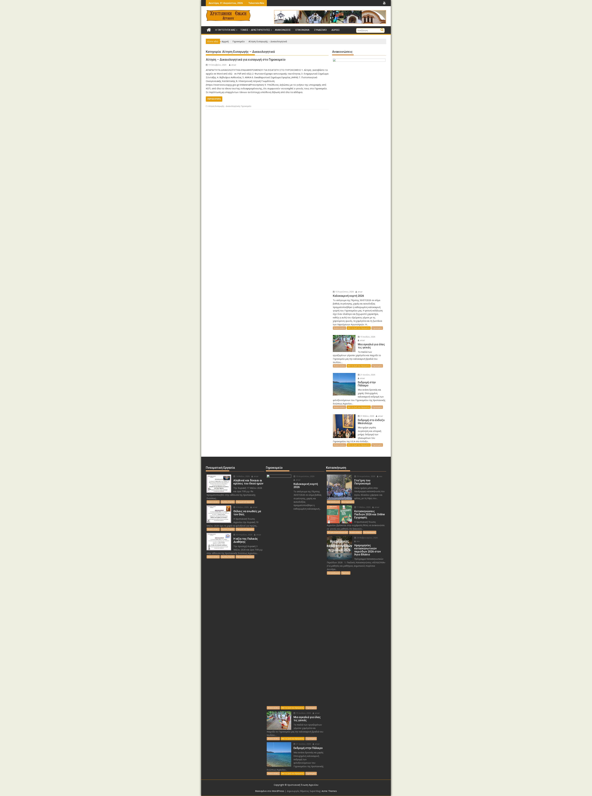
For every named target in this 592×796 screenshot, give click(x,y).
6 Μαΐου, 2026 (242, 507)
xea (380, 476)
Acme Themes (329, 790)
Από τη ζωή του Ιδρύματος (359, 328)
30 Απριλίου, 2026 (243, 534)
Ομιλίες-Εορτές (227, 502)
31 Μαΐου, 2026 (367, 416)
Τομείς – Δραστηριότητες (255, 30)
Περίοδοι (345, 573)
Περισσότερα (214, 99)
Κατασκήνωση (333, 502)
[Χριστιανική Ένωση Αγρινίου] (209, 29)
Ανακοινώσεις (283, 30)
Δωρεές (335, 30)
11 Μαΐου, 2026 (363, 507)
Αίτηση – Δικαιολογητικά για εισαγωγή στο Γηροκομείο (246, 59)
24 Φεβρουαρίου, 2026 (367, 537)
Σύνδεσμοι (320, 30)
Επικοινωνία (302, 30)
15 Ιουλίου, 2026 (367, 336)
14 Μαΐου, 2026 (242, 476)
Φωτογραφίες (348, 502)
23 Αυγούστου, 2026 (365, 476)
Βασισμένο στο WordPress (269, 790)
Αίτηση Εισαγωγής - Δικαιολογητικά (224, 106)
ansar (233, 65)
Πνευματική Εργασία (244, 502)
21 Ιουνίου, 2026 (367, 374)
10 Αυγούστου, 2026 (344, 291)
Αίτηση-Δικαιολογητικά (337, 532)
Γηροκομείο (246, 106)
